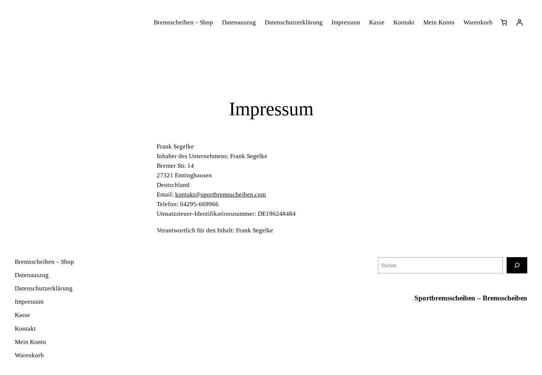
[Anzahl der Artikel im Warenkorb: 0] (504, 22)
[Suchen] (517, 265)
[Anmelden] (519, 22)
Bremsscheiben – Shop (183, 22)
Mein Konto (439, 22)
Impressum (345, 22)
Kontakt (403, 22)
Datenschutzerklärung (294, 22)
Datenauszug (239, 22)
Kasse (377, 22)
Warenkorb (478, 22)
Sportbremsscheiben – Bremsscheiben (470, 298)
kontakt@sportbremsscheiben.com (220, 194)
